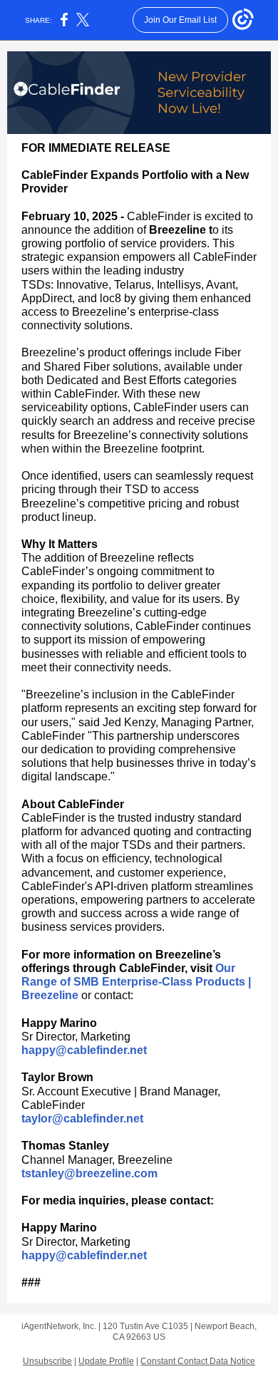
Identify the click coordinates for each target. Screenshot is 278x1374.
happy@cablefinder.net (84, 1050)
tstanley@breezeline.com (89, 1173)
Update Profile (106, 1361)
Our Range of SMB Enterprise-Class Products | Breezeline (136, 981)
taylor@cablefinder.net (82, 1118)
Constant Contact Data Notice (197, 1361)
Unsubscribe (47, 1361)
